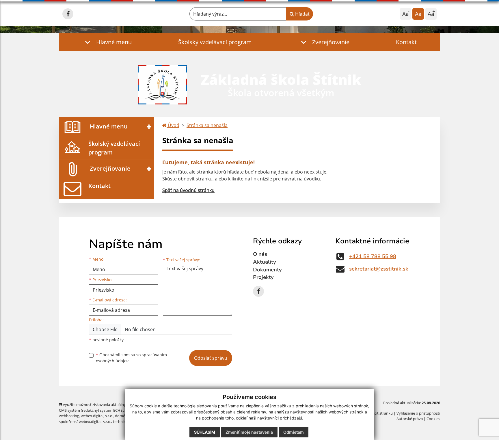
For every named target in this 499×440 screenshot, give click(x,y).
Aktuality (264, 261)
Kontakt (406, 42)
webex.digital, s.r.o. (97, 415)
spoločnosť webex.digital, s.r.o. (85, 421)
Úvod (173, 125)
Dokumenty (267, 269)
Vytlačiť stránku (379, 413)
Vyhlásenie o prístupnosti (418, 413)
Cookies (433, 418)
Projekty (263, 277)
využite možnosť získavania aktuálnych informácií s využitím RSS (117, 404)
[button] (107, 42)
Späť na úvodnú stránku (188, 190)
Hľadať (302, 14)
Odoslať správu (210, 358)
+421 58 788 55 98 (372, 256)
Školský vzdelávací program (215, 42)
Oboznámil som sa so (131, 357)
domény (122, 415)
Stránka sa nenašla (207, 125)
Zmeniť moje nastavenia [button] (249, 432)
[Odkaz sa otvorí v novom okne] (67, 13)
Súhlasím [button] (204, 432)
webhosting (69, 415)
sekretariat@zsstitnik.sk (378, 268)
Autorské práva (409, 418)
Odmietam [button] (293, 432)
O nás (260, 254)
